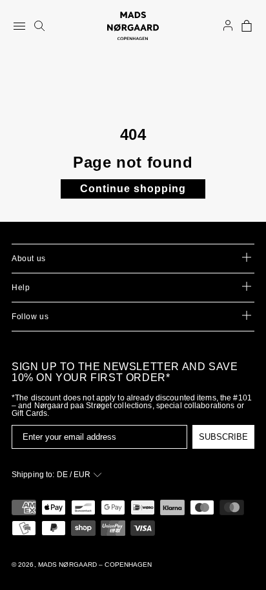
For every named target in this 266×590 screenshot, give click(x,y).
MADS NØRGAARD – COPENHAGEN (95, 564)
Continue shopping (133, 188)
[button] (246, 26)
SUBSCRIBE (223, 437)
